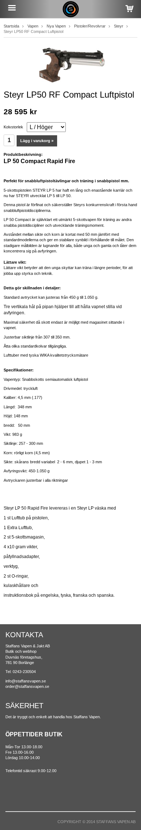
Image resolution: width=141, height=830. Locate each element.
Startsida (11, 26)
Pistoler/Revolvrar (90, 26)
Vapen (32, 26)
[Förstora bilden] (70, 64)
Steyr (118, 26)
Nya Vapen (56, 26)
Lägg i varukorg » (37, 141)
